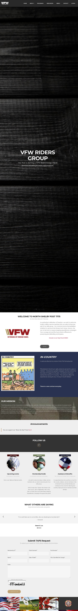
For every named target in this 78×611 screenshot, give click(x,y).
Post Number (54, 550)
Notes (9, 564)
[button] (5, 156)
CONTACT (65, 3)
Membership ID (11, 550)
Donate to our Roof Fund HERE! (58, 338)
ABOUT (31, 3)
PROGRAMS (40, 3)
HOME (25, 3)
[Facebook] (39, 445)
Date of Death (32, 557)
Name (9, 557)
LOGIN (73, 3)
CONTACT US (14, 591)
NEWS (58, 3)
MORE (44, 346)
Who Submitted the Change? (58, 557)
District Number (33, 550)
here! (30, 430)
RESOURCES (50, 3)
